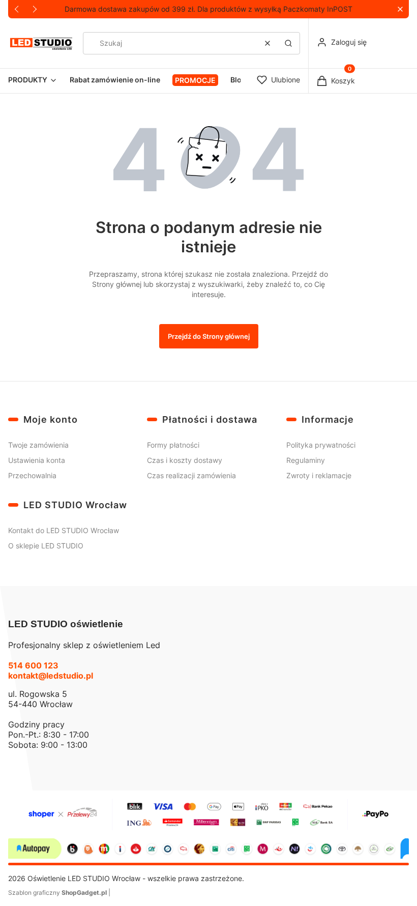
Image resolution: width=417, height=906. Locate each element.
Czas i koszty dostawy (184, 460)
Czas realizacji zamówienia (191, 475)
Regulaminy (305, 460)
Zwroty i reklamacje (318, 475)
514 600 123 (33, 665)
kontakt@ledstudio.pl (50, 675)
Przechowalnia (32, 475)
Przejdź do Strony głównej (209, 336)
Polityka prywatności (320, 445)
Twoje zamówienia (38, 445)
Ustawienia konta (36, 460)
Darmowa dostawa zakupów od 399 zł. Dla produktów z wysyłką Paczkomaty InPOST (208, 9)
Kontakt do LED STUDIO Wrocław (63, 530)
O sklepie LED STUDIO (45, 545)
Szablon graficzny (57, 892)
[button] (400, 9)
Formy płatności (173, 445)
